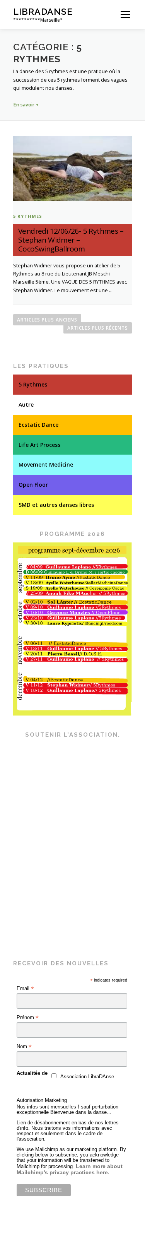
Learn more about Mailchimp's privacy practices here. (70, 1169)
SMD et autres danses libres (56, 504)
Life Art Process (39, 444)
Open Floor (33, 484)
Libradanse (43, 11)
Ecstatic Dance (38, 424)
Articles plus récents (97, 328)
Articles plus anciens (47, 319)
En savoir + (26, 104)
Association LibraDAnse (87, 1076)
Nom (24, 1046)
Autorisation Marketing (42, 1100)
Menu (124, 14)
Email (25, 988)
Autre (26, 404)
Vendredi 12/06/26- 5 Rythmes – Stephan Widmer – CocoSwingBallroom (70, 240)
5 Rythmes (28, 216)
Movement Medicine (46, 464)
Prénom (28, 1017)
